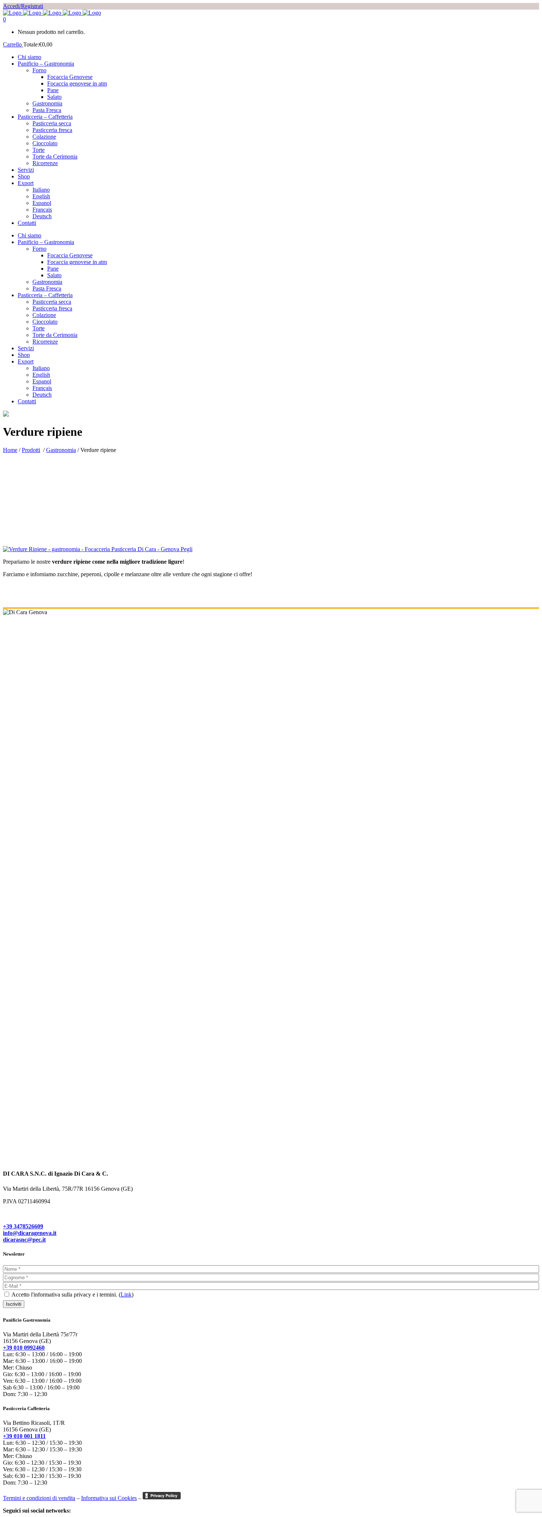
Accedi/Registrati (23, 6)
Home (10, 450)
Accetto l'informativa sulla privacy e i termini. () (71, 1294)
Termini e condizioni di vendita (39, 1498)
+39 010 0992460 (24, 1347)
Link (126, 1294)
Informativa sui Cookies (109, 1498)
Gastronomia (61, 450)
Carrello (13, 44)
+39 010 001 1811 (24, 1436)
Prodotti (31, 450)
